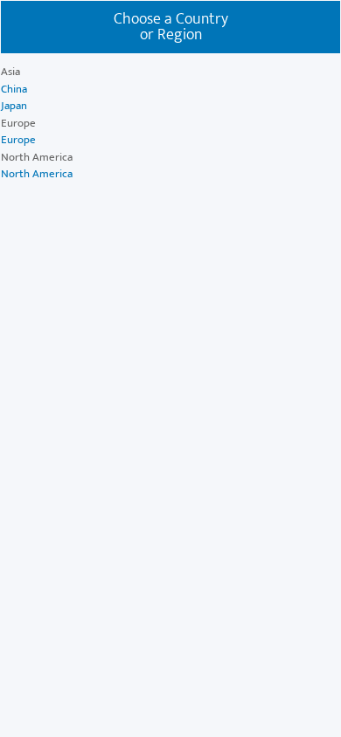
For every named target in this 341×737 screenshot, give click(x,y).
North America (37, 173)
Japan (14, 105)
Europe (18, 139)
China (14, 89)
